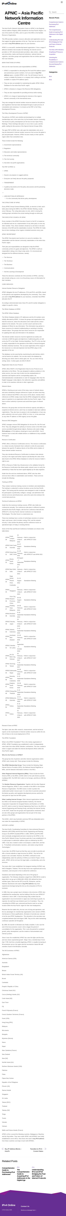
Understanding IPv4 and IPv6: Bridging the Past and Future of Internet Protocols (39, 1174)
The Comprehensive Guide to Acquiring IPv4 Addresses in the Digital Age (23, 1175)
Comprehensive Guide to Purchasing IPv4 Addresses (8, 1171)
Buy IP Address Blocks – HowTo (13, 1150)
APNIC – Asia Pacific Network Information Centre (24, 18)
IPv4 (18, 1167)
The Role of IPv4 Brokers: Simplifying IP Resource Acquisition (56, 52)
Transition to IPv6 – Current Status (36, 1150)
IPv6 (50, 79)
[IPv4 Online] (9, 3)
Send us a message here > (28, 1210)
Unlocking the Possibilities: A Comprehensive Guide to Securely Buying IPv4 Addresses (56, 62)
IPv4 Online (6, 1210)
